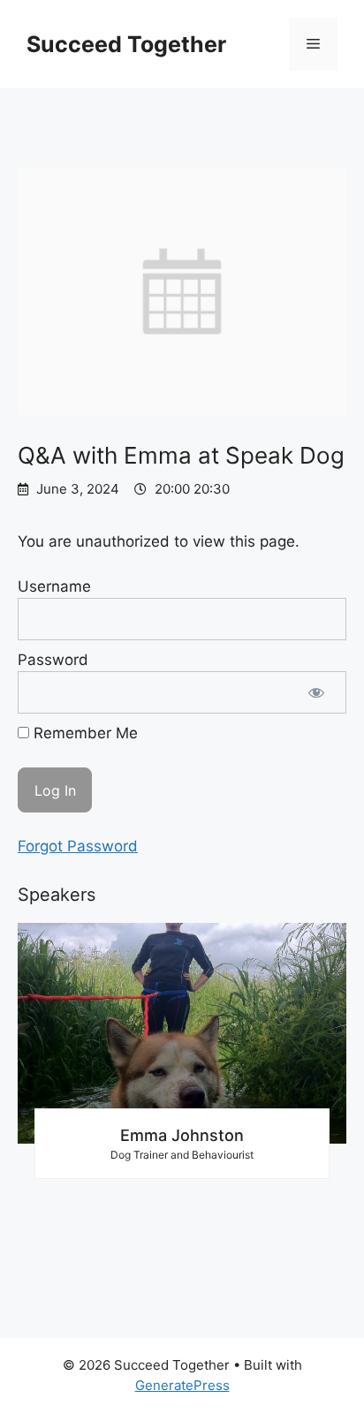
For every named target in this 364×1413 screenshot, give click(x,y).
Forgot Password (78, 846)
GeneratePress (182, 1385)
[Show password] (316, 692)
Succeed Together (126, 44)
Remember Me (83, 733)
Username (54, 586)
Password (53, 660)
